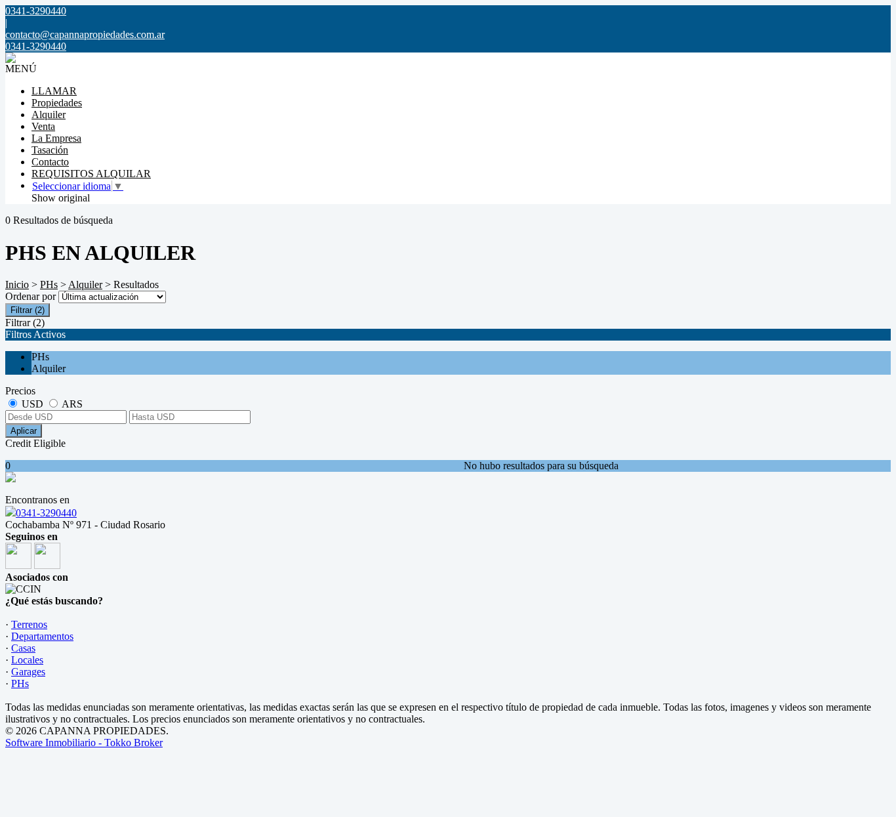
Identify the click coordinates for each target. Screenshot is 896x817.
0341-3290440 (46, 512)
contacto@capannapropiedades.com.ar (85, 34)
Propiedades (56, 102)
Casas (23, 648)
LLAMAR (54, 90)
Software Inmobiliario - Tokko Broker (84, 742)
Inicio (17, 284)
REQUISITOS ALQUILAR (91, 173)
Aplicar (23, 431)
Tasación (49, 150)
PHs (49, 284)
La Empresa (56, 138)
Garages (28, 671)
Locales (27, 659)
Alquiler (48, 114)
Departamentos (42, 636)
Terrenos (29, 624)
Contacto (50, 161)
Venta (43, 126)
